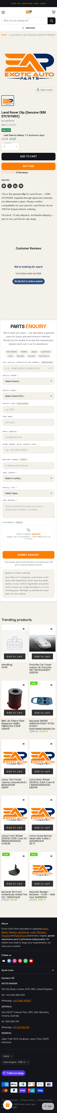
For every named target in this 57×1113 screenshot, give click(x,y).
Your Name (8, 417)
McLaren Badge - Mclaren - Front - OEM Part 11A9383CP (42, 894)
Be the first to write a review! (28, 281)
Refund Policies (45, 1100)
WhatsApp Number (14, 460)
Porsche (6, 935)
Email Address (10, 432)
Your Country (10, 473)
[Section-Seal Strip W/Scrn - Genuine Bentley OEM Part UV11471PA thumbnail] (8, 101)
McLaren (41, 932)
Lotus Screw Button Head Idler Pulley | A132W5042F (40, 838)
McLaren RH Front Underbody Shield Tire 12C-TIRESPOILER (14, 894)
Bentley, (13, 932)
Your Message (10, 500)
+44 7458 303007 (22, 1000)
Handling (7, 664)
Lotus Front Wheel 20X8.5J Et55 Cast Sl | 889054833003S (14, 838)
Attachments (12, 522)
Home (4, 35)
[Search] (52, 20)
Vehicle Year (15, 404)
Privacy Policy (27, 1100)
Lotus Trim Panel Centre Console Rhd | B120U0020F (14, 782)
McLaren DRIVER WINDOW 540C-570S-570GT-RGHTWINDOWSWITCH (42, 724)
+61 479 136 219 (21, 1027)
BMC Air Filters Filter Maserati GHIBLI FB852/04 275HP (13, 723)
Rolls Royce (21, 935)
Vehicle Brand (10, 375)
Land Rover (9, 120)
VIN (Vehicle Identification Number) (27, 362)
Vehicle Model (10, 390)
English (6, 1056)
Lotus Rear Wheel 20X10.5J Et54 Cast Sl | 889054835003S (42, 782)
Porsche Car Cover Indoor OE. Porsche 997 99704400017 (40, 667)
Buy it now (28, 166)
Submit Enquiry (28, 554)
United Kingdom (14, 1062)
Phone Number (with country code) (21, 444)
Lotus (33, 932)
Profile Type (10, 488)
